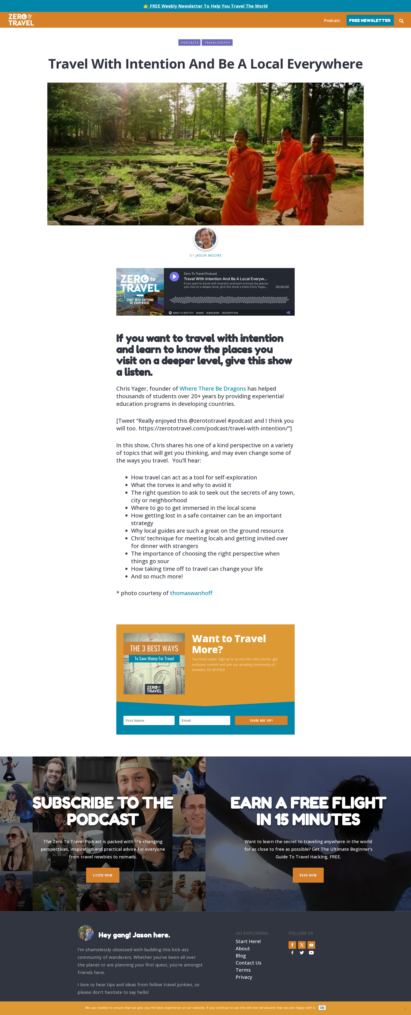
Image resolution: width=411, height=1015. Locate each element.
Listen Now (103, 875)
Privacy (244, 976)
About (243, 948)
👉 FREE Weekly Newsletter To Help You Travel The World (205, 6)
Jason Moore (209, 255)
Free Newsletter (370, 20)
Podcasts (190, 42)
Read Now (308, 875)
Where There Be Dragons (213, 388)
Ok (322, 1008)
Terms (243, 969)
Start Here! (248, 941)
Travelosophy (218, 42)
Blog (241, 955)
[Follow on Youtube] (311, 945)
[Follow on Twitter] (302, 945)
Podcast (332, 20)
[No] (405, 1008)
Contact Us (248, 962)
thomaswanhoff (192, 593)
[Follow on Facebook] (292, 945)
